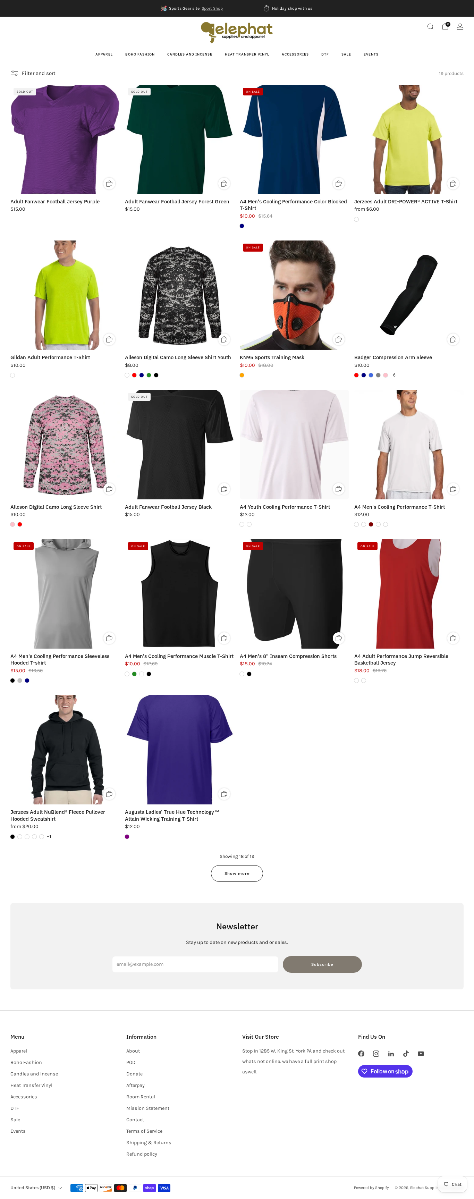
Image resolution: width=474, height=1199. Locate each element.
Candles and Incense (189, 54)
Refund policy (141, 1154)
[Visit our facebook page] (361, 1053)
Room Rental (140, 1097)
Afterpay (135, 1085)
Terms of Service (144, 1131)
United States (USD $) (32, 1188)
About (133, 1051)
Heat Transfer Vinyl (247, 54)
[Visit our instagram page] (376, 1053)
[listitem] (192, 8)
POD (131, 1062)
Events (371, 54)
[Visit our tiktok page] (406, 1053)
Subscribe (322, 964)
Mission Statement (147, 1108)
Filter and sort (39, 73)
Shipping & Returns (148, 1143)
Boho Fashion (140, 54)
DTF (325, 54)
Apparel (104, 54)
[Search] (430, 26)
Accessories (295, 54)
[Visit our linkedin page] (390, 1053)
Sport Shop (212, 8)
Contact (135, 1120)
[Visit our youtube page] (421, 1053)
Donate (134, 1074)
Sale (346, 54)
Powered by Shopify (371, 1187)
